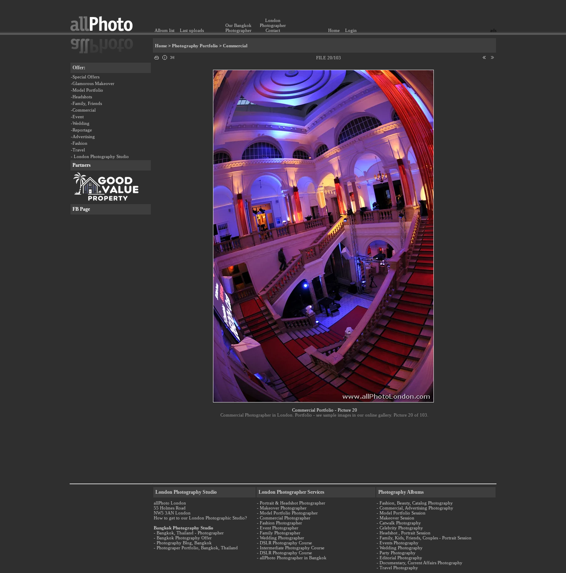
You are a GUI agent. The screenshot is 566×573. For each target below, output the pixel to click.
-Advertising (83, 136)
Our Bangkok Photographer (238, 28)
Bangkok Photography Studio (183, 527)
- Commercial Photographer (283, 517)
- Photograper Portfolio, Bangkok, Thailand (196, 547)
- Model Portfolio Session (401, 512)
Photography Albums (401, 492)
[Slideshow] (172, 56)
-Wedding (80, 123)
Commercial (235, 45)
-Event (77, 116)
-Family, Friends (86, 103)
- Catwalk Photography (399, 522)
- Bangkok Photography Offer (183, 537)
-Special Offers (85, 76)
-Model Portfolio (87, 90)
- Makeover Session (395, 517)
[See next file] (492, 56)
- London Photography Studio (100, 156)
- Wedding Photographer (280, 537)
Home (334, 30)
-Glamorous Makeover (92, 83)
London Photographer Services (291, 492)
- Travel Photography (397, 567)
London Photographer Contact (273, 25)
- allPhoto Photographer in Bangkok (292, 557)
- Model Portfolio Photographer (287, 512)
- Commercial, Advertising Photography (415, 507)
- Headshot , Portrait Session (404, 532)
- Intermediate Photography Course (290, 547)
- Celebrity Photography (400, 527)
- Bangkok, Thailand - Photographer (189, 532)
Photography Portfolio (195, 45)
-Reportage (81, 129)
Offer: (79, 68)
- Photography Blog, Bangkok (183, 542)
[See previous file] (484, 56)
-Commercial (83, 109)
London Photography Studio (186, 492)
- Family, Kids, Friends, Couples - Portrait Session (424, 537)
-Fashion (79, 143)
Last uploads (192, 30)
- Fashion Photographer (279, 522)
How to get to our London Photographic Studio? (200, 517)
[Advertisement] (447, 14)
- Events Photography (397, 542)
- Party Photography (396, 552)
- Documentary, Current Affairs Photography (419, 562)
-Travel (78, 149)
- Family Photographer (278, 532)
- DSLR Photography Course (284, 542)
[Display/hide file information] (164, 56)
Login (351, 30)
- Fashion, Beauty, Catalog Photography (415, 502)
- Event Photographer (277, 527)
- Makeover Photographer (282, 507)
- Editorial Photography (399, 557)
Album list (164, 30)
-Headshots (81, 96)
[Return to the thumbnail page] (156, 56)
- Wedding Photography (400, 547)
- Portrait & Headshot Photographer (291, 502)
